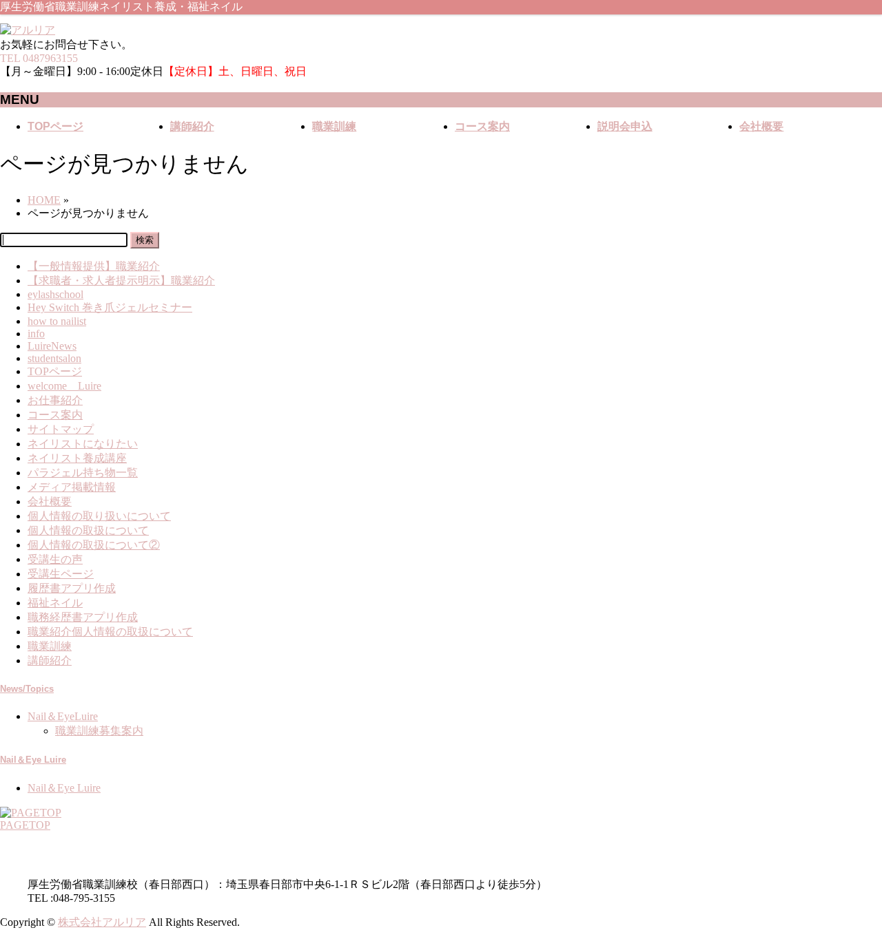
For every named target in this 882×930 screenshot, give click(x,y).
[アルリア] (27, 30)
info (36, 333)
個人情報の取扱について (88, 530)
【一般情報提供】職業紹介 (94, 266)
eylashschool (55, 294)
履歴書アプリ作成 (72, 588)
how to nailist (57, 321)
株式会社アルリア (102, 922)
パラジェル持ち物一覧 (83, 472)
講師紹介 (50, 660)
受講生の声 (55, 559)
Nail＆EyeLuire (63, 716)
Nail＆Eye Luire (33, 759)
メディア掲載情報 (72, 487)
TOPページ (55, 371)
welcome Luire (64, 386)
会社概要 (50, 501)
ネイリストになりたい (83, 444)
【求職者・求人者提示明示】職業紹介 (121, 280)
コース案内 (55, 415)
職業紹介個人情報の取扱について (110, 631)
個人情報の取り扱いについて (99, 516)
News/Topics (27, 689)
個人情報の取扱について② (94, 545)
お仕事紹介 (55, 400)
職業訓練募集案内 (99, 731)
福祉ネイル (55, 603)
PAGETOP (25, 825)
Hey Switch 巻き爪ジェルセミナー (110, 307)
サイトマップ (61, 429)
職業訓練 (50, 646)
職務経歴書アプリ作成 (83, 617)
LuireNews (52, 346)
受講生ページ (61, 574)
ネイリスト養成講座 (77, 458)
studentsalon (54, 358)
